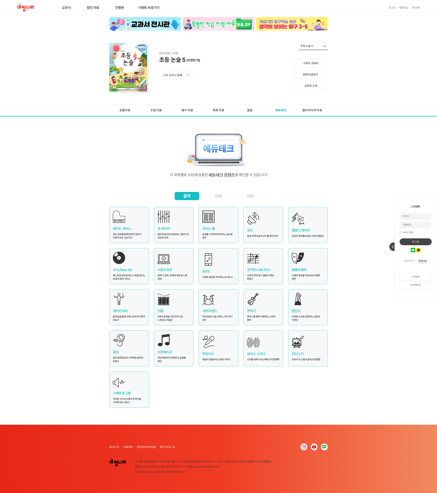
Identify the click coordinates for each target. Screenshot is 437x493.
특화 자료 (218, 110)
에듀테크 (280, 110)
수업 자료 (156, 110)
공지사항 (416, 7)
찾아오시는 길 (167, 447)
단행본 (119, 8)
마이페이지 (415, 285)
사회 (250, 196)
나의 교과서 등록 (172, 75)
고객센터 (416, 276)
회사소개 (114, 447)
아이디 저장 (408, 232)
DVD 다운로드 (310, 74)
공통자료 (124, 110)
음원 (249, 110)
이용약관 (128, 447)
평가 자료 (187, 110)
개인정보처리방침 (146, 447)
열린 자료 (93, 8)
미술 (218, 196)
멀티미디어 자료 (312, 110)
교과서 (66, 8)
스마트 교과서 (310, 63)
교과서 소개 (310, 85)
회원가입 (403, 7)
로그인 (392, 7)
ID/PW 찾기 (410, 261)
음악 (187, 196)
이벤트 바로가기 (149, 8)
